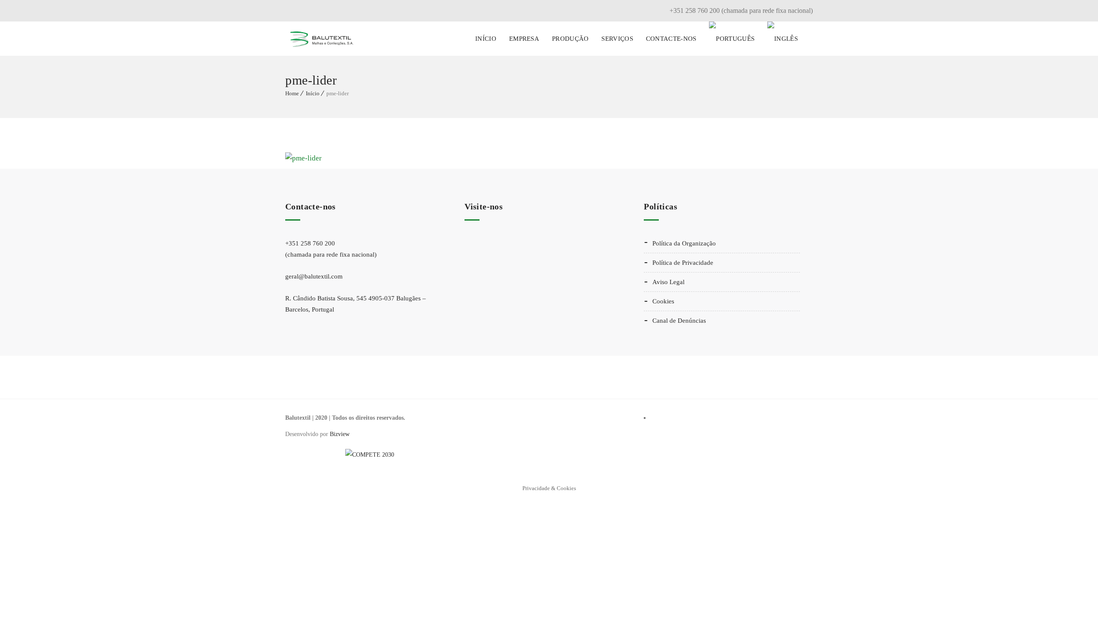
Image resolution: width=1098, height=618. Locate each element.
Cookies (663, 301)
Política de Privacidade (682, 262)
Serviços (617, 38)
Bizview (340, 434)
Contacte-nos (671, 38)
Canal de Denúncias (679, 320)
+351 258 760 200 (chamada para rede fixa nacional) (741, 10)
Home (292, 93)
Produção (570, 38)
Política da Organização (684, 243)
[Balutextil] (322, 38)
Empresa (524, 38)
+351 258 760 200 (331, 249)
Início (485, 38)
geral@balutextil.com (314, 276)
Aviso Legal (668, 282)
